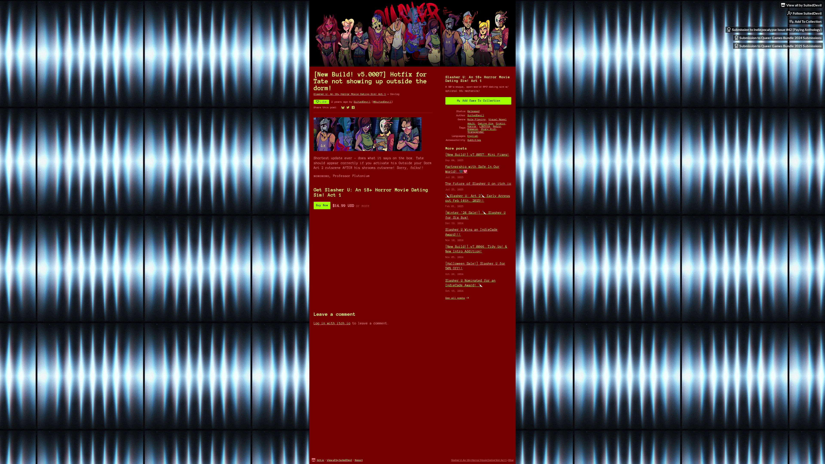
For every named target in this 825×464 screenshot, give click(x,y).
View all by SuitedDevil (339, 460)
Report (359, 460)
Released (474, 111)
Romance (473, 129)
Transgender (476, 131)
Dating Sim (485, 123)
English (473, 135)
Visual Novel (498, 119)
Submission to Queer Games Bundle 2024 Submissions (780, 38)
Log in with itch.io (332, 323)
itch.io (320, 460)
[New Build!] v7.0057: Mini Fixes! (477, 154)
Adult (471, 123)
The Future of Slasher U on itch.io (478, 183)
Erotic (500, 123)
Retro (497, 126)
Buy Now (322, 205)
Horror (472, 126)
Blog (510, 460)
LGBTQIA (485, 126)
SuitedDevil (362, 101)
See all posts (455, 297)
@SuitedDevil (382, 101)
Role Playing (477, 119)
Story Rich (488, 129)
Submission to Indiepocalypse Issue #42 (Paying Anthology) (777, 29)
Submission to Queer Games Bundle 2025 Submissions (780, 46)
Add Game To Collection (481, 100)
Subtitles (474, 140)
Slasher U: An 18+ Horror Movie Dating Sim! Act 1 (350, 94)
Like (323, 101)
